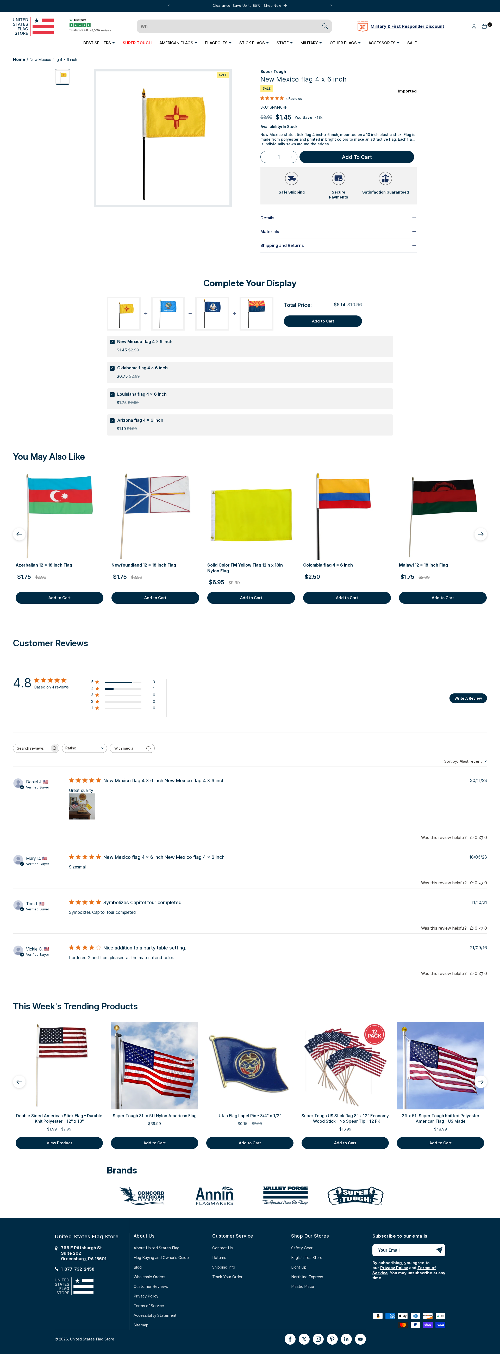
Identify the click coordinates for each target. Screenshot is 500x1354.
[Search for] (325, 26)
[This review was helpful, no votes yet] (471, 837)
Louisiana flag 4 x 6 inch (142, 394)
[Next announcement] (331, 6)
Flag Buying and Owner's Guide (161, 1257)
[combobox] (84, 748)
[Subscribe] (439, 1250)
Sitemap (141, 1324)
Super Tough (273, 71)
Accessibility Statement (155, 1315)
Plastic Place (302, 1286)
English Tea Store (306, 1257)
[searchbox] (31, 748)
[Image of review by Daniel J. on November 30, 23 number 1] (82, 806)
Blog (138, 1267)
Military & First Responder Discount (407, 26)
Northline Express (307, 1276)
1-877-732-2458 (78, 1269)
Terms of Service (149, 1305)
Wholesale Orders (149, 1276)
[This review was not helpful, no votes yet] (481, 837)
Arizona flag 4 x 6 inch (140, 420)
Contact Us (222, 1247)
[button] (99, 43)
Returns (219, 1257)
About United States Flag (156, 1247)
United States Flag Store (92, 1339)
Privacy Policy (146, 1296)
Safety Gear (301, 1247)
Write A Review (468, 698)
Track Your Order (227, 1276)
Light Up (299, 1267)
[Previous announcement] (168, 6)
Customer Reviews (151, 1286)
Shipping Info (223, 1267)
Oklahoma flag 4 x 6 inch (142, 367)
